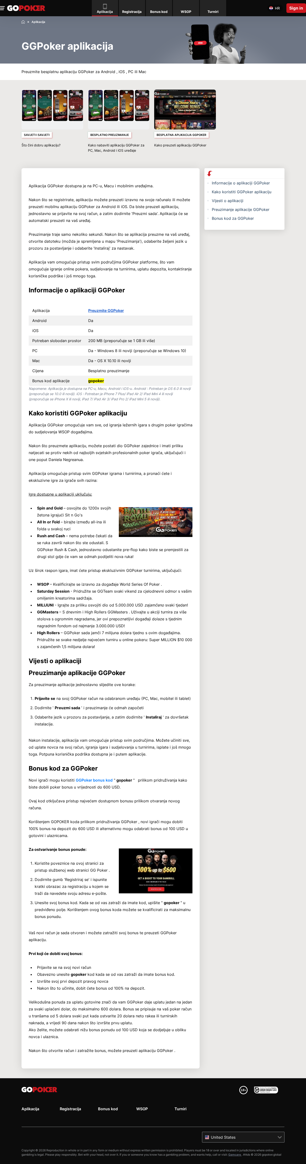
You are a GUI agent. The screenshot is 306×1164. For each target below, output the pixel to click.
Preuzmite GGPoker (106, 310)
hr (277, 8)
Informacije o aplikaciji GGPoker (241, 183)
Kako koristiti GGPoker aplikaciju (241, 191)
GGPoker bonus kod (94, 780)
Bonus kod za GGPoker (233, 218)
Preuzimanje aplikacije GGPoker (240, 209)
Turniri (180, 1108)
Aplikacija (30, 1108)
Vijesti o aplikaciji (227, 200)
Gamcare (235, 1154)
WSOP (142, 1108)
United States (223, 1137)
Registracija (70, 1108)
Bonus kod (108, 1108)
